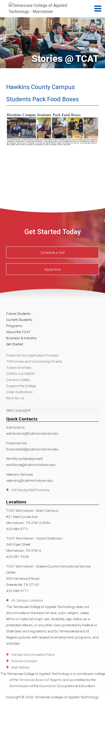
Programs (14, 326)
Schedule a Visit (53, 252)
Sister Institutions (19, 392)
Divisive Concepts (24, 661)
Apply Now (52, 269)
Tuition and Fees (18, 367)
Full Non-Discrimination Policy (33, 654)
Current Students (19, 320)
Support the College (21, 386)
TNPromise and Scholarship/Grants (34, 361)
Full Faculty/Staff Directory (30, 490)
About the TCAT (18, 332)
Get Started (14, 344)
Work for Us (15, 398)
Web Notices (20, 667)
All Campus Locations (27, 600)
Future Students (18, 313)
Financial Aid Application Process (32, 355)
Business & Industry (21, 338)
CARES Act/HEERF (20, 374)
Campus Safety (18, 380)
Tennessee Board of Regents (40, 680)
